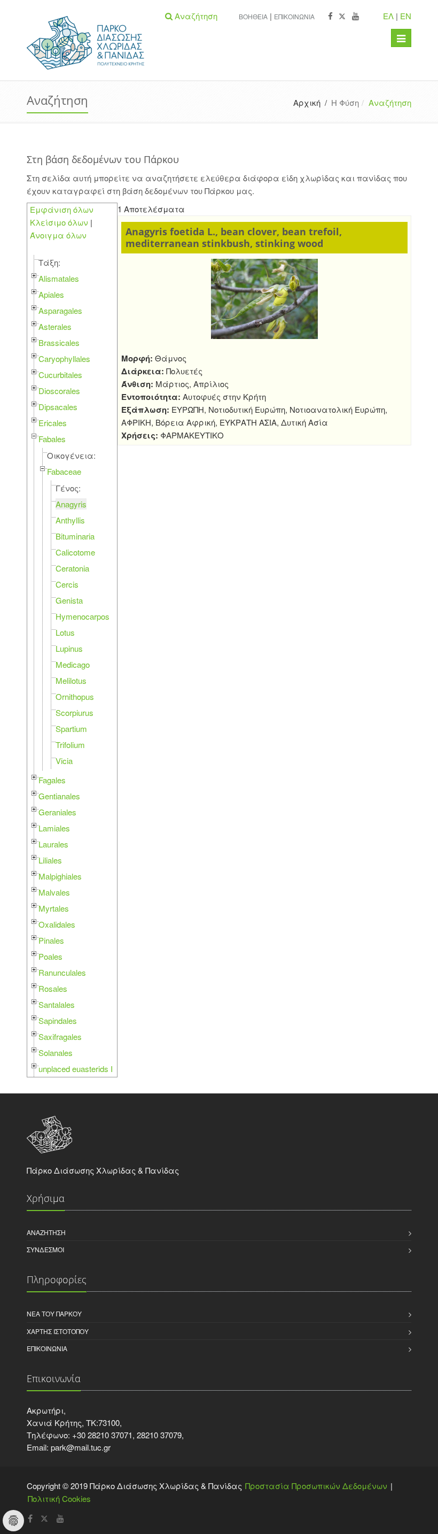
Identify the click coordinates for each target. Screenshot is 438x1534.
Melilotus (71, 680)
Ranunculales (62, 972)
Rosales (52, 988)
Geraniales (57, 812)
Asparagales (60, 310)
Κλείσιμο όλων (59, 222)
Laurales (53, 844)
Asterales (55, 326)
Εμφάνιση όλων (61, 209)
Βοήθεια (253, 16)
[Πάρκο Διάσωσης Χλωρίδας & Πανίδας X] (342, 16)
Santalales (56, 1004)
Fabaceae (64, 471)
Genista (69, 600)
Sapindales (57, 1020)
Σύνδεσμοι (45, 1249)
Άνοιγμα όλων (58, 235)
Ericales (52, 422)
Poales (50, 956)
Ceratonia (72, 568)
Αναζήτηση (46, 1232)
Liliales (50, 860)
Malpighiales (60, 876)
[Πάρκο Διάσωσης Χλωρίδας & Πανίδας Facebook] (330, 16)
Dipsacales (57, 406)
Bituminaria (75, 536)
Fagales (52, 779)
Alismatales (58, 278)
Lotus (65, 632)
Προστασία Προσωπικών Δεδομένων (316, 1485)
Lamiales (54, 828)
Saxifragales (60, 1036)
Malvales (54, 892)
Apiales (51, 294)
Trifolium (70, 744)
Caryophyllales (64, 358)
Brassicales (59, 342)
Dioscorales (59, 390)
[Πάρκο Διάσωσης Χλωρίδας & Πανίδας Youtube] (355, 16)
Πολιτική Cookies (59, 1498)
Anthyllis (70, 520)
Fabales (52, 438)
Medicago (73, 664)
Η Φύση (345, 102)
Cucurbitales (60, 374)
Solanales (55, 1052)
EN (405, 15)
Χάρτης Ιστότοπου (58, 1331)
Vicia (64, 760)
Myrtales (53, 908)
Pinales (51, 940)
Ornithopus (75, 696)
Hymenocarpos (83, 616)
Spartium (71, 728)
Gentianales (59, 795)
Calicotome (75, 552)
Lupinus (69, 648)
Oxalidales (56, 924)
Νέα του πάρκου (54, 1313)
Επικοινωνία (294, 16)
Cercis (67, 584)
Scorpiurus (74, 712)
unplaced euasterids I (75, 1068)
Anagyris (71, 504)
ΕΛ (388, 15)
